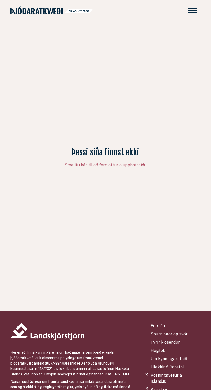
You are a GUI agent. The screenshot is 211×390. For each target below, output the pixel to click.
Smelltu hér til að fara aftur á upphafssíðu (105, 164)
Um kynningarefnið (169, 358)
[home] (51, 10)
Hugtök (158, 350)
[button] (192, 10)
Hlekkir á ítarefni (167, 367)
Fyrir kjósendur (165, 342)
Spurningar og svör (169, 334)
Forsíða (158, 325)
